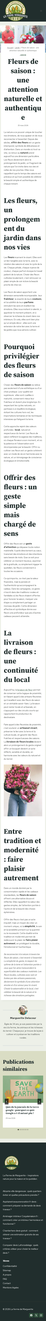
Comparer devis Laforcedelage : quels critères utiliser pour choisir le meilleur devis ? (20, 1249)
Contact (7, 1283)
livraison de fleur (25, 689)
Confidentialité (10, 1266)
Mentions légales (11, 1287)
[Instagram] (41, 1315)
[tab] (18, 1129)
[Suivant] (39, 1101)
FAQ (5, 1279)
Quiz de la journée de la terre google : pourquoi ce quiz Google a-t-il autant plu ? (22, 1110)
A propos (7, 1274)
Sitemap (7, 1270)
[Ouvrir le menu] (41, 11)
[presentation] (23, 1089)
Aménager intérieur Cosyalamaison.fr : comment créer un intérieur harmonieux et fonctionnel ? (23, 1220)
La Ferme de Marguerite (14, 1175)
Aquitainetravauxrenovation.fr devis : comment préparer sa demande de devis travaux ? (22, 1205)
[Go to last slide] (6, 1101)
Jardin (23, 55)
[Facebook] (31, 1315)
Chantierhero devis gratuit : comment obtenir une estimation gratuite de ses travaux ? (21, 1234)
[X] (36, 1315)
